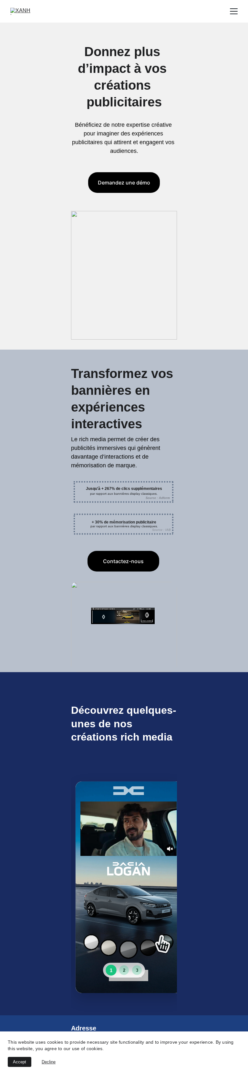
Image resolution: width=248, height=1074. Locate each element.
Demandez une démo (124, 182)
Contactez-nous (123, 561)
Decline (49, 1061)
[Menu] (234, 11)
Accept (19, 1061)
